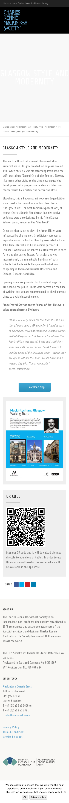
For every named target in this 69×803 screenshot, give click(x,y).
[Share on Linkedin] (33, 584)
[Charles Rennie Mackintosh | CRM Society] (15, 20)
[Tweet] (21, 584)
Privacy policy (38, 797)
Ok (24, 797)
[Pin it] (27, 584)
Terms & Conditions (13, 732)
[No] (64, 792)
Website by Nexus (12, 737)
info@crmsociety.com (17, 715)
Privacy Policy (11, 727)
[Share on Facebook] (16, 584)
